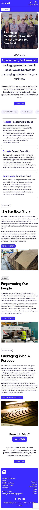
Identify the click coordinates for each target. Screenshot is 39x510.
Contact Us (19, 104)
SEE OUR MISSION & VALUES (12, 398)
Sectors (34, 484)
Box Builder (33, 487)
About (35, 491)
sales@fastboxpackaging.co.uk (11, 494)
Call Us (31, 4)
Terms (35, 494)
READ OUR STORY (8, 246)
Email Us (35, 4)
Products (34, 482)
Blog (35, 489)
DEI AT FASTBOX (8, 318)
